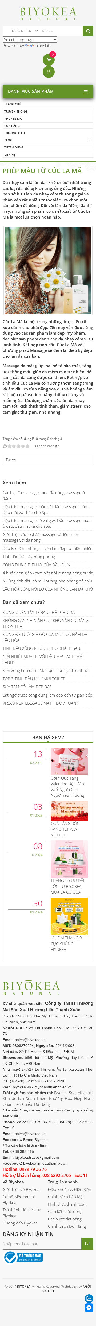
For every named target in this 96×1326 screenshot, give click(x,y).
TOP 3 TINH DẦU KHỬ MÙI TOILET (34, 678)
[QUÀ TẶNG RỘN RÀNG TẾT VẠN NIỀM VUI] (69, 810)
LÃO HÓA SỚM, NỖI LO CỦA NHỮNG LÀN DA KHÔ (48, 589)
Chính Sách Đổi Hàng (67, 1226)
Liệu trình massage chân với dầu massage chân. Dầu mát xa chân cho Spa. (45, 509)
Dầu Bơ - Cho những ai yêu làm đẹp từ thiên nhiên (48, 548)
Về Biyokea (13, 1181)
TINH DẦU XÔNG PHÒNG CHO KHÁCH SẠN (41, 648)
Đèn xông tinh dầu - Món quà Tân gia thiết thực (45, 670)
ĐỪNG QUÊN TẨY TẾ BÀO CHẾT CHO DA (39, 612)
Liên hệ (9, 155)
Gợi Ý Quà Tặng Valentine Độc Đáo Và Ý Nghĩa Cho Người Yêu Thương (67, 786)
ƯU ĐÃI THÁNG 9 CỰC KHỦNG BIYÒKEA (66, 943)
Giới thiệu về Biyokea (21, 1189)
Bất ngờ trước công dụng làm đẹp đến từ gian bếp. (48, 695)
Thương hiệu (14, 133)
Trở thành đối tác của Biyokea (22, 1212)
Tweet (11, 459)
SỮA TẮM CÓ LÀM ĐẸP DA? (27, 686)
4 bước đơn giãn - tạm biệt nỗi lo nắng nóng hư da (48, 572)
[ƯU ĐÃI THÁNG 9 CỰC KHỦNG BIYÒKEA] (69, 916)
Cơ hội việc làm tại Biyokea (19, 1199)
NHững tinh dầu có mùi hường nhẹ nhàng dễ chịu (47, 581)
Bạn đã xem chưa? (24, 602)
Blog (8, 140)
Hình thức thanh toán (67, 1204)
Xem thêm (14, 482)
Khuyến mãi (13, 119)
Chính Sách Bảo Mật (66, 1196)
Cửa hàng (12, 126)
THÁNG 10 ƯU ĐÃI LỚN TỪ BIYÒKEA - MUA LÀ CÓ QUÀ (67, 886)
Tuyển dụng (13, 147)
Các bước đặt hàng (65, 1219)
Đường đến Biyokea (20, 1223)
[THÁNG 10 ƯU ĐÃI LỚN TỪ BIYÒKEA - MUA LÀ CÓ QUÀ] (69, 858)
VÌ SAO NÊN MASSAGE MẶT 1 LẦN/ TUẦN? (40, 703)
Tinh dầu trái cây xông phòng (29, 556)
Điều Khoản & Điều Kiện (69, 1189)
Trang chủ (12, 104)
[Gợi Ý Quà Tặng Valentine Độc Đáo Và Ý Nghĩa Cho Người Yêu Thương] (69, 761)
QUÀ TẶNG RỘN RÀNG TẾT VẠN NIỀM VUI (65, 829)
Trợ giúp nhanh (63, 1181)
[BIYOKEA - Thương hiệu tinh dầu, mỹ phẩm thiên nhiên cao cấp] (48, 12)
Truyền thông (15, 111)
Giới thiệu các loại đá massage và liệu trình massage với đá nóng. (40, 537)
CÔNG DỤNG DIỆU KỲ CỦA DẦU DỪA (36, 564)
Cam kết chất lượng (65, 1211)
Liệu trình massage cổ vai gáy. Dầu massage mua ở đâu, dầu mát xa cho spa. (46, 523)
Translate (43, 45)
